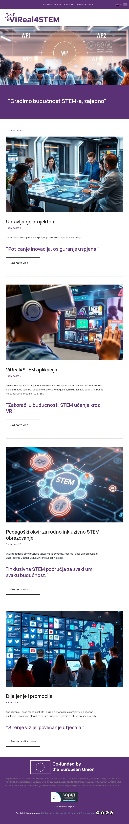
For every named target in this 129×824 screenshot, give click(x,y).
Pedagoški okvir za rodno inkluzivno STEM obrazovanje (52, 535)
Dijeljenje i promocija (29, 696)
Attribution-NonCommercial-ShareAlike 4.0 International (68, 813)
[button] (125, 4)
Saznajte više (19, 263)
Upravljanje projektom (31, 221)
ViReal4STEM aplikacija (31, 369)
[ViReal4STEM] (32, 17)
